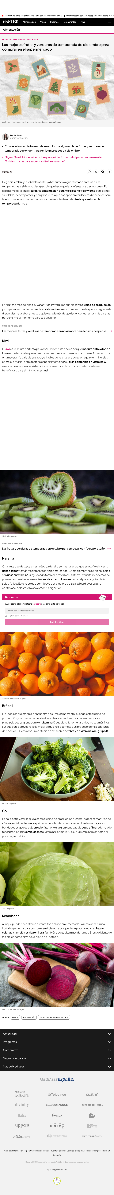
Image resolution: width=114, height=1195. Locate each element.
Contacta (57, 1155)
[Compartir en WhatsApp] (89, 172)
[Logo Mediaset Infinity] (22, 1094)
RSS (108, 1151)
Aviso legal (8, 1151)
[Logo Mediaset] (57, 1081)
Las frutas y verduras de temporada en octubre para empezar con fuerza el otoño (53, 548)
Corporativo (10, 1050)
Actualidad (10, 1033)
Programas (10, 1041)
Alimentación (11, 29)
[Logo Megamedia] (58, 1169)
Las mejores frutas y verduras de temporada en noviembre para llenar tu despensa (54, 331)
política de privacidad (22, 616)
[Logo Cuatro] (92, 1094)
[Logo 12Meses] (92, 1126)
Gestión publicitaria (98, 1151)
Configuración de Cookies (63, 1151)
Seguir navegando (14, 1058)
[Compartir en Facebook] (109, 172)
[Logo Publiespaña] (57, 1136)
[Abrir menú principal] (109, 21)
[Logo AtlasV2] (22, 1136)
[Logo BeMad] (92, 1115)
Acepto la (18, 616)
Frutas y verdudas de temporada (20, 39)
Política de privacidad (42, 1151)
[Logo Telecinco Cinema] (57, 1126)
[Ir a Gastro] (10, 22)
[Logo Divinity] (22, 1105)
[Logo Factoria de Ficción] (92, 1105)
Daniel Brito (16, 135)
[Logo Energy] (57, 1115)
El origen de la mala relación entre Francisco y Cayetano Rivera (32, 16)
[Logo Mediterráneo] (92, 1136)
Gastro (15, 1017)
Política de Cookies (82, 1151)
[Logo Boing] (22, 1115)
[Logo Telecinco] (57, 1094)
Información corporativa (23, 1151)
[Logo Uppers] (22, 1126)
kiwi (7, 349)
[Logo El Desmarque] (57, 1105)
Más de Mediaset (13, 1066)
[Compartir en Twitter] (96, 172)
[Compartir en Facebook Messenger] (102, 172)
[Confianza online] (57, 1183)
